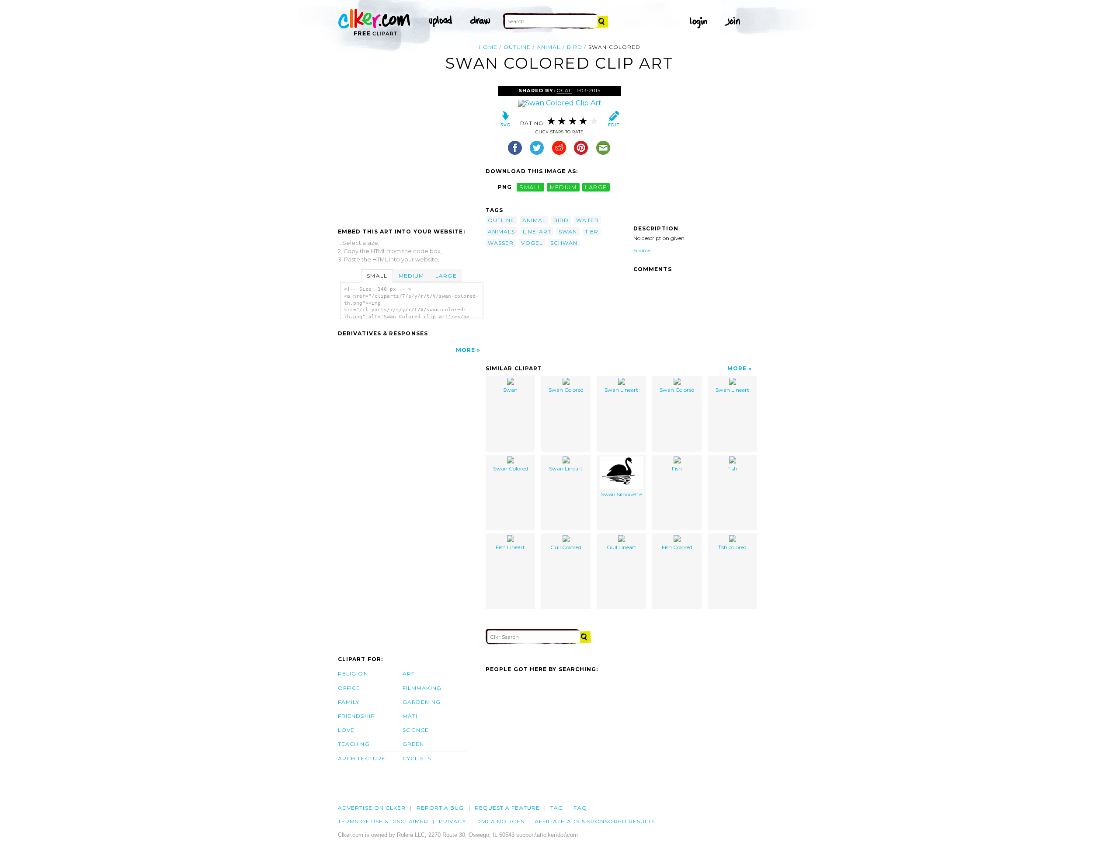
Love (346, 730)
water (587, 220)
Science (416, 730)
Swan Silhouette (621, 494)
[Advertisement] (411, 152)
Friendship (356, 716)
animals (501, 231)
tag (556, 807)
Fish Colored (677, 547)
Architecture (362, 758)
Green (413, 744)
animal (548, 47)
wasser (501, 243)
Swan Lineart (621, 389)
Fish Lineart (510, 547)
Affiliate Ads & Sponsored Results (595, 821)
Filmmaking (422, 688)
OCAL (564, 90)
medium (563, 187)
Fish (677, 468)
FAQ (580, 807)
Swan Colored (566, 389)
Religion (353, 673)
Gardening (422, 702)
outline (517, 47)
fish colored (733, 547)
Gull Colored (565, 547)
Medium (411, 275)
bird (574, 47)
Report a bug (440, 807)
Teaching (354, 744)
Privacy (452, 821)
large (596, 187)
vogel (531, 243)
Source (641, 250)
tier (591, 231)
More (465, 350)
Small (377, 275)
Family (348, 702)
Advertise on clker (372, 807)
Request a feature (507, 807)
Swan (510, 389)
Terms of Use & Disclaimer (383, 821)
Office (349, 688)
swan (568, 231)
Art (409, 673)
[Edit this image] (613, 121)
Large (445, 275)
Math (411, 716)
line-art (537, 231)
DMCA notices (500, 821)
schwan (563, 243)
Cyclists (417, 758)
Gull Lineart (621, 547)
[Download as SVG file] (505, 121)
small (530, 187)
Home (488, 47)
